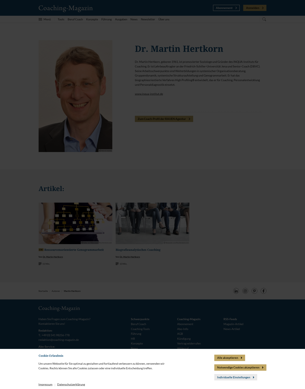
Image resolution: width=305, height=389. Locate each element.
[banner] (152, 194)
